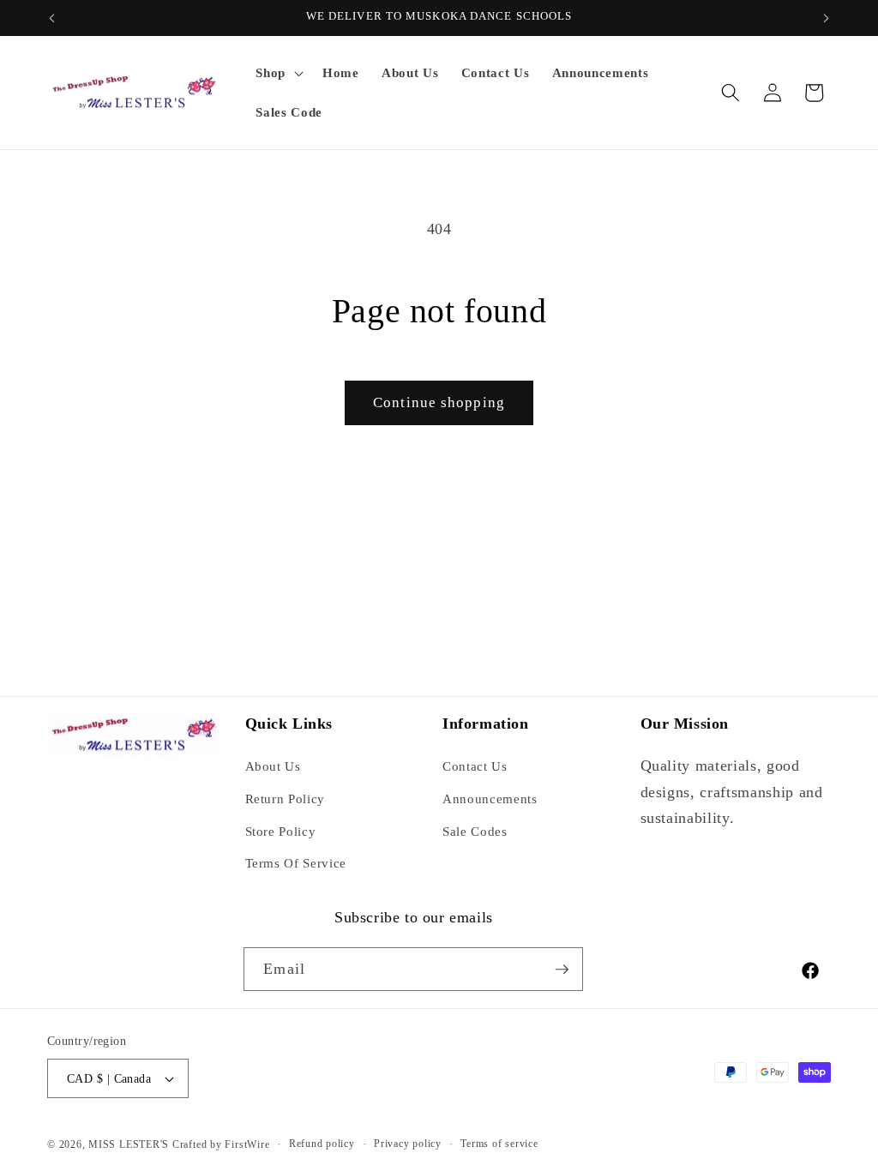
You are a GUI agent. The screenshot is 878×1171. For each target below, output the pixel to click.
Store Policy (280, 831)
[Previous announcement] (52, 18)
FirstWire (246, 1144)
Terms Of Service (296, 863)
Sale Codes (475, 831)
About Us (273, 766)
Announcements (490, 798)
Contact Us (475, 766)
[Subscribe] (561, 969)
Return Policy (285, 798)
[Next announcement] (826, 18)
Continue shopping (439, 402)
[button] (277, 73)
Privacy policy (408, 1144)
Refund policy (322, 1144)
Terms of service (499, 1144)
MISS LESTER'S (130, 1144)
